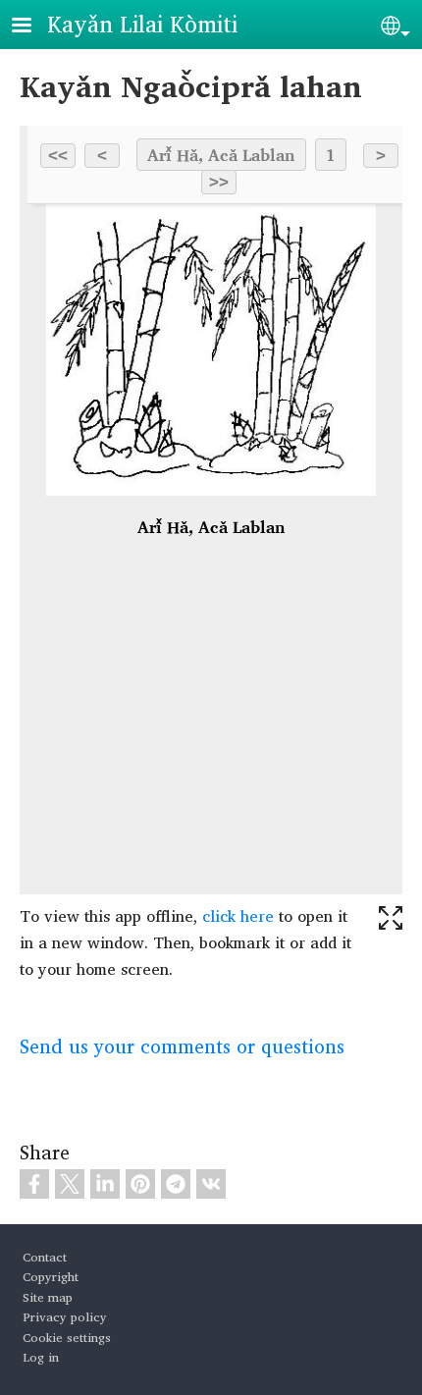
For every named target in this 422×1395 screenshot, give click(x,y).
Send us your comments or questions (182, 1046)
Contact (45, 1257)
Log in (41, 1357)
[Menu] (33, 27)
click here (238, 915)
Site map (48, 1297)
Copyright (51, 1276)
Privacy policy (65, 1317)
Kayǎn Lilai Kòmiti (142, 23)
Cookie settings (67, 1337)
